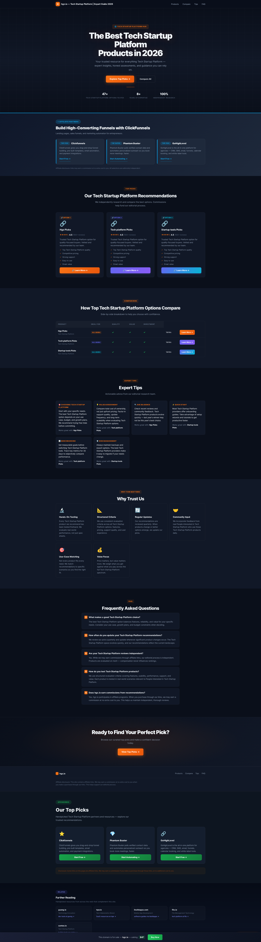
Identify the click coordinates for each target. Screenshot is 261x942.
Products (175, 4)
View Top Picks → (131, 752)
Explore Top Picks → (120, 79)
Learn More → (187, 332)
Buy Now (155, 937)
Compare (186, 4)
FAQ (203, 4)
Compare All (145, 79)
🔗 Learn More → (80, 270)
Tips (196, 4)
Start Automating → (119, 159)
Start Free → (65, 159)
